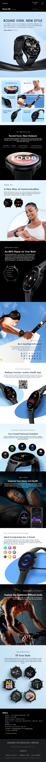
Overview (35, 9)
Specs (42, 9)
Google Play (16, 728)
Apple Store (28, 728)
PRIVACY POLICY (11, 755)
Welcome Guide (11, 733)
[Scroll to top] (41, 758)
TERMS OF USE (24, 755)
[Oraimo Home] (7, 3)
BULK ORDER (36, 755)
